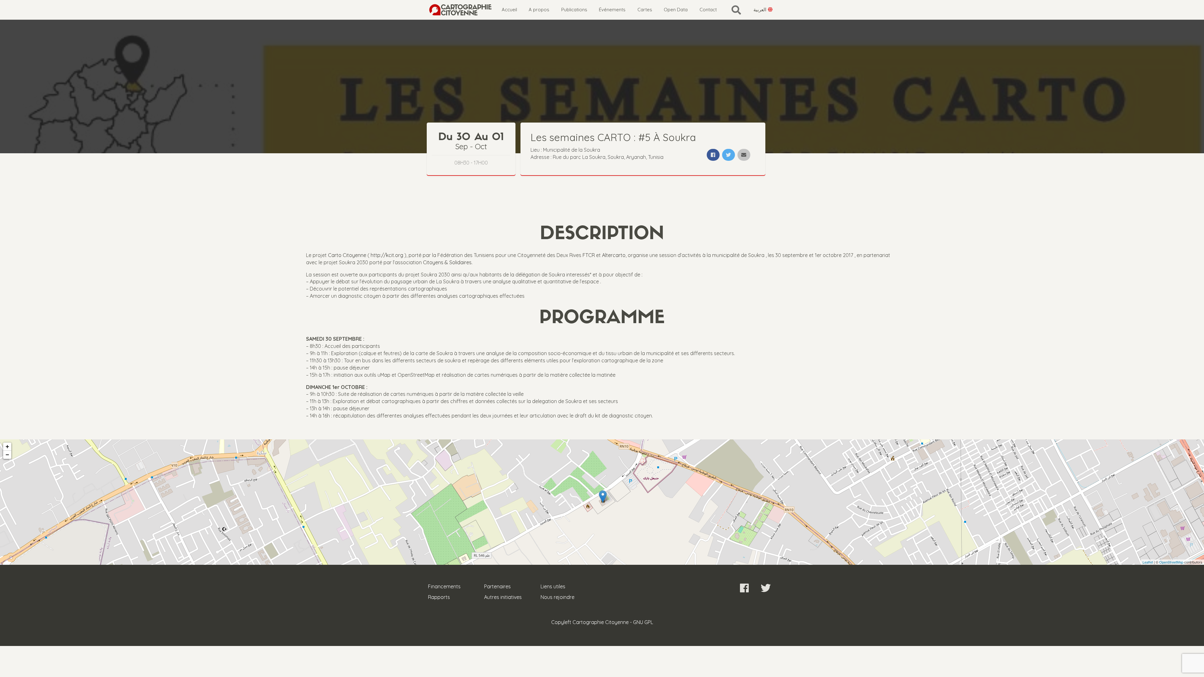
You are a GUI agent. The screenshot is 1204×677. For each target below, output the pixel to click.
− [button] (7, 454)
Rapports (439, 597)
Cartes (644, 10)
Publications (574, 10)
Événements (612, 10)
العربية (760, 10)
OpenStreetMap (1171, 561)
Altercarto (614, 255)
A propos (539, 10)
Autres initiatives (503, 597)
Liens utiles (553, 586)
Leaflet (1148, 561)
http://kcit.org (387, 255)
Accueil (509, 10)
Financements (444, 586)
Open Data (676, 10)
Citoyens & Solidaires (447, 262)
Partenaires (497, 586)
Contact (708, 10)
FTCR (589, 255)
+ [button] (7, 446)
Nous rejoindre (557, 597)
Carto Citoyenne (347, 255)
